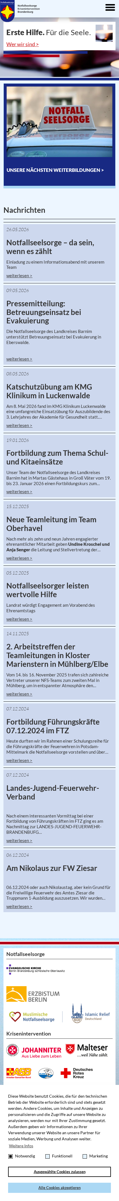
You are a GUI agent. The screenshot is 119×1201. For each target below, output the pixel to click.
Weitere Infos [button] (21, 1145)
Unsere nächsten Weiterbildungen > (55, 170)
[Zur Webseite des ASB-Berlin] (18, 1073)
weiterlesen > (19, 275)
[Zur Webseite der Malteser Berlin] (87, 1050)
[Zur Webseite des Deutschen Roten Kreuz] (77, 1073)
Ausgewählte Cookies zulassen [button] (59, 1172)
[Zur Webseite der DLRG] (45, 1073)
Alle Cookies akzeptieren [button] (59, 1188)
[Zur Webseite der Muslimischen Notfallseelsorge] (59, 1013)
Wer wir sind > (22, 44)
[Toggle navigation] (110, 8)
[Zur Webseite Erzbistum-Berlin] (33, 994)
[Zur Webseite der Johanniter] (33, 1051)
